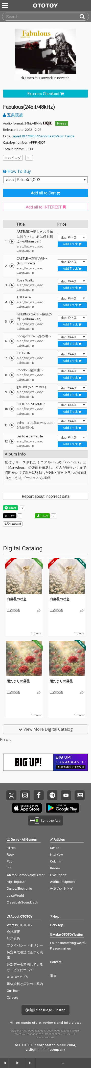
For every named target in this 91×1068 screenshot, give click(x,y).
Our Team (13, 991)
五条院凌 (14, 115)
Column (55, 861)
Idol (9, 868)
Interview (56, 854)
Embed (15, 524)
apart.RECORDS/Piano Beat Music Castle (44, 136)
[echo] (12, 425)
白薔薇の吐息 (17, 599)
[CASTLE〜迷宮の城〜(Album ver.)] (12, 266)
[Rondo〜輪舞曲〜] (12, 375)
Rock (10, 854)
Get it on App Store (27, 808)
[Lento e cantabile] (12, 441)
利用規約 (13, 938)
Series (54, 848)
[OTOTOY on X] (11, 795)
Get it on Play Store (62, 808)
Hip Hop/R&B (17, 882)
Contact (55, 962)
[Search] (84, 16)
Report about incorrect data (46, 496)
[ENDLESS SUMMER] (12, 409)
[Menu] (5, 5)
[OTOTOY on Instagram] (25, 795)
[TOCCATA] (12, 302)
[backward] (5, 1063)
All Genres (29, 839)
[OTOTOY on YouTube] (66, 795)
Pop (10, 861)
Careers (12, 997)
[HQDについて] (47, 123)
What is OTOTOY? (19, 925)
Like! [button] (44, 516)
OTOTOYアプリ (18, 977)
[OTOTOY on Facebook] (39, 795)
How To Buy (19, 171)
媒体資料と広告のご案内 (25, 984)
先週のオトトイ (61, 888)
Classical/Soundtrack (22, 902)
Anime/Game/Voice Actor (25, 875)
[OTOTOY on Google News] (80, 795)
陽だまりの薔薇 (18, 681)
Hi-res (61, 123)
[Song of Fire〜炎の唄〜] (12, 341)
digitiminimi (39, 1049)
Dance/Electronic (19, 888)
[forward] (30, 1063)
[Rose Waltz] (12, 285)
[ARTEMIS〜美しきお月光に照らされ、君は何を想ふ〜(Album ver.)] (12, 241)
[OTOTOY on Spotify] (52, 795)
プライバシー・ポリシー (25, 945)
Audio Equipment (62, 882)
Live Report (58, 875)
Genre (15, 839)
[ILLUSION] (12, 358)
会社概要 (13, 932)
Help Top (56, 925)
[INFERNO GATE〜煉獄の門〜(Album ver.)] (12, 321)
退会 (53, 976)
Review (55, 868)
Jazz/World (15, 895)
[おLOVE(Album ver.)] (12, 392)
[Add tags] (29, 158)
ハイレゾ (14, 157)
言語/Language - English (46, 1010)
